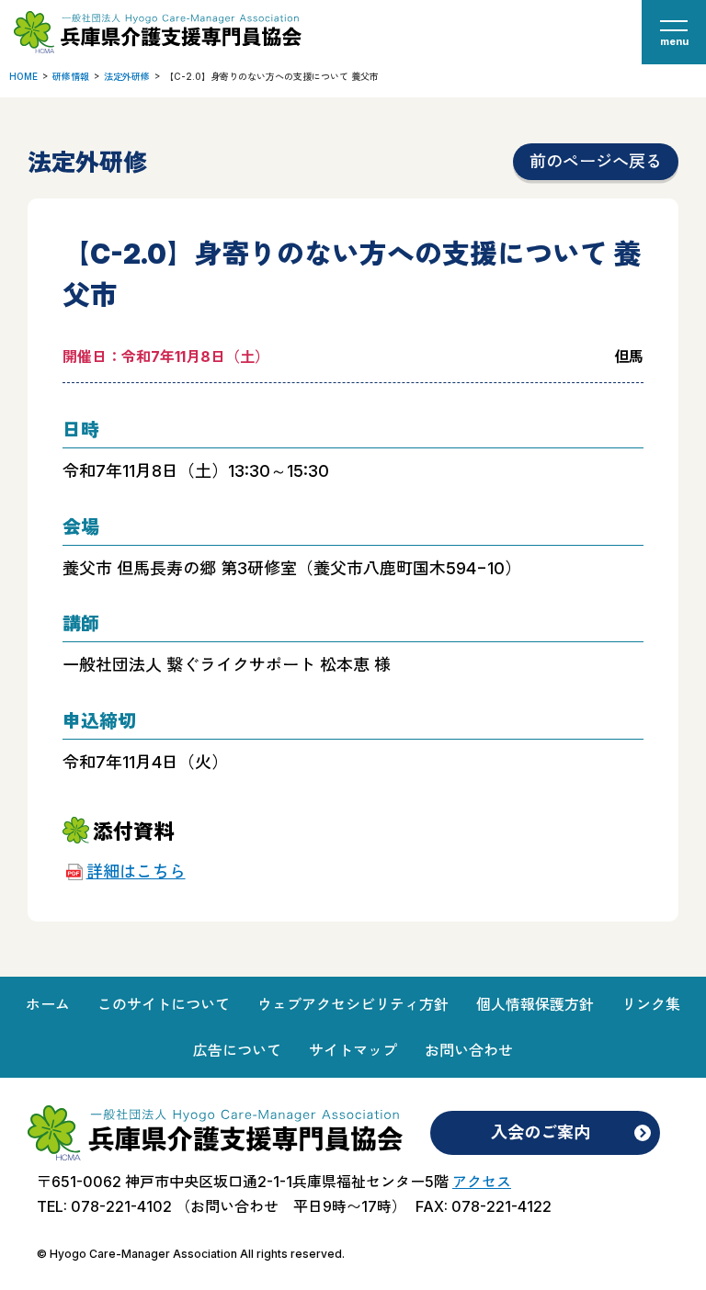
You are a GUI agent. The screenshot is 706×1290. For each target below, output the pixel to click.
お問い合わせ (469, 1050)
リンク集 (650, 1004)
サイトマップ (353, 1050)
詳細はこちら (135, 871)
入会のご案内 (540, 1132)
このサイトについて (163, 1004)
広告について (237, 1050)
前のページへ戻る (596, 161)
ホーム (48, 1004)
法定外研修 (127, 76)
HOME (23, 76)
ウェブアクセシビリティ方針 (353, 1004)
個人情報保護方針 (535, 1004)
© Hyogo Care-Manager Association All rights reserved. (191, 1254)
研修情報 (70, 76)
